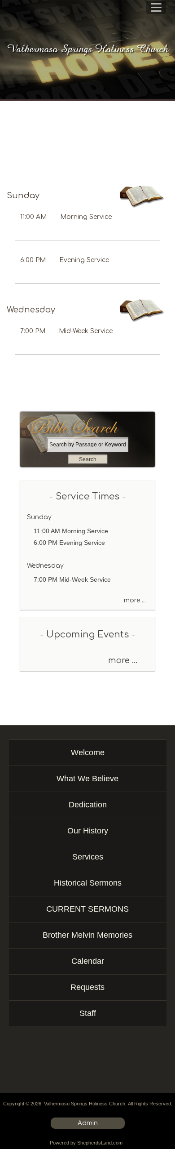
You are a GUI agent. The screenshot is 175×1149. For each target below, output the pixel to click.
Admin (88, 1123)
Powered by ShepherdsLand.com (86, 1142)
